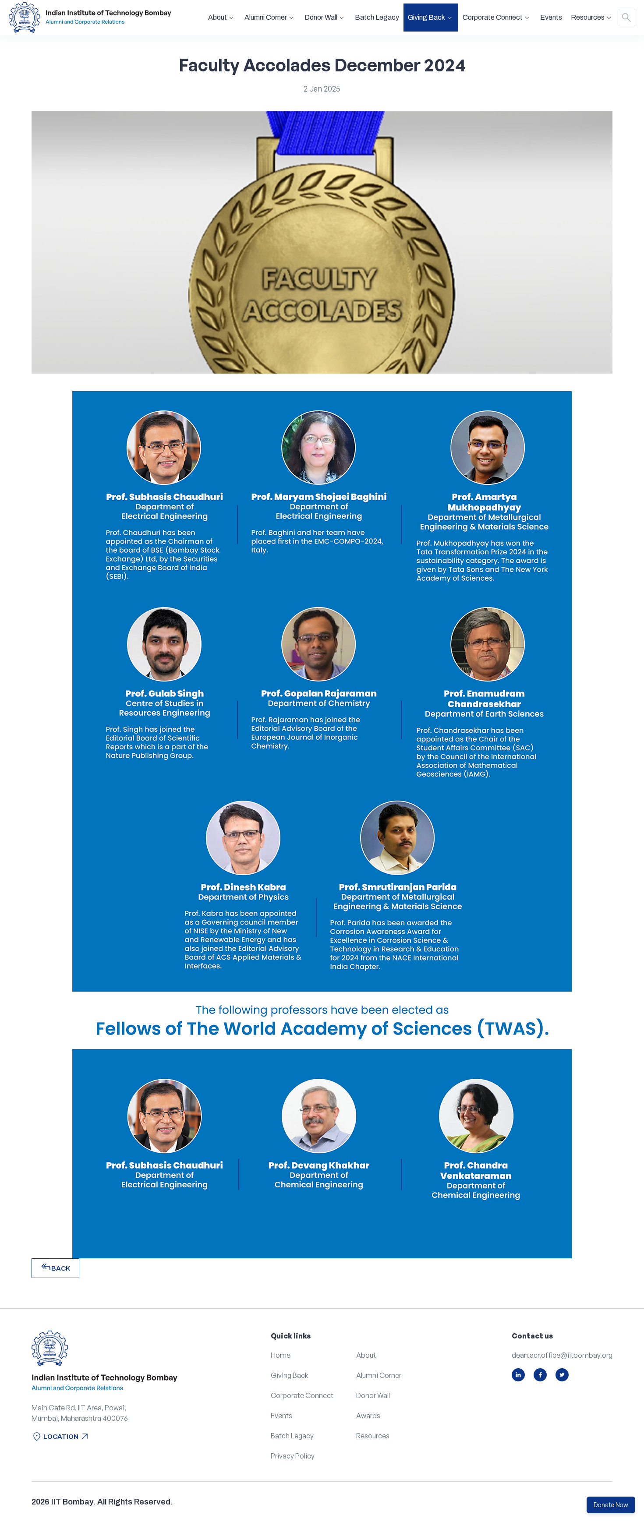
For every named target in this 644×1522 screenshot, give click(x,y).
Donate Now (611, 1504)
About (366, 1355)
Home (280, 1355)
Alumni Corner (378, 1375)
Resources (372, 1435)
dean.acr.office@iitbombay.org (562, 1355)
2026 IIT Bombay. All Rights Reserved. (102, 1501)
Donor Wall (373, 1395)
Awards (368, 1415)
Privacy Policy (293, 1455)
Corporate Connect (302, 1395)
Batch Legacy (377, 17)
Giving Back (289, 1375)
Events (551, 17)
